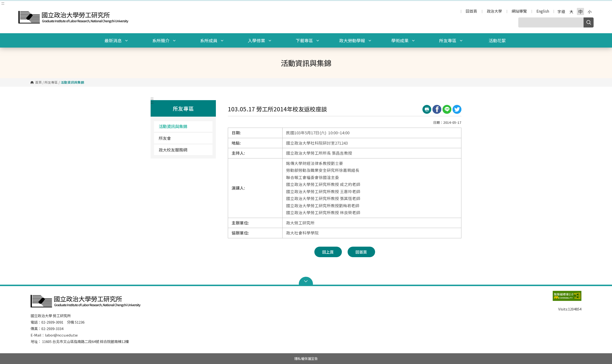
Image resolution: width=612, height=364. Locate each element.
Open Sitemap (306, 281)
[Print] (426, 109)
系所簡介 (161, 40)
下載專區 (305, 40)
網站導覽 (519, 11)
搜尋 (589, 22)
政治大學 (494, 11)
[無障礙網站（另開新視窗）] (557, 298)
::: (2, 3)
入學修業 (257, 40)
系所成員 (209, 40)
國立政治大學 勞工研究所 (23, 10)
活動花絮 (497, 40)
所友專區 (448, 40)
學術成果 (400, 40)
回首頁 (471, 11)
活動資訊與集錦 (173, 126)
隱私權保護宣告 (306, 358)
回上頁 (328, 252)
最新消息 (113, 40)
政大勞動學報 (352, 40)
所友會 (165, 138)
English (542, 11)
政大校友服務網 (173, 150)
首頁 (38, 82)
